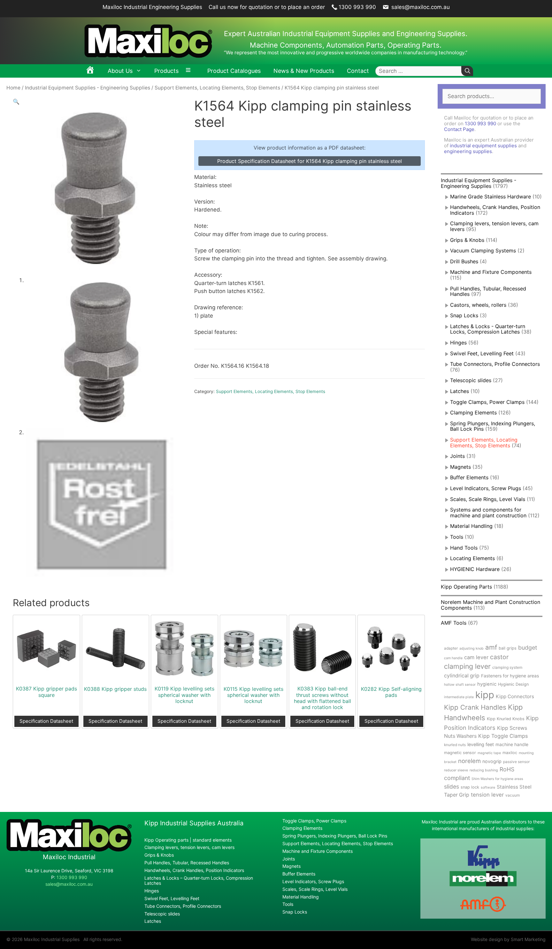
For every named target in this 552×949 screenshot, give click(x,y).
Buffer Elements (469, 477)
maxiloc (509, 752)
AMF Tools (453, 623)
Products (166, 70)
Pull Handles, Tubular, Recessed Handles (488, 291)
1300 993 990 (357, 7)
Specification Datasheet (46, 721)
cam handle (453, 658)
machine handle (511, 744)
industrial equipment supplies (483, 146)
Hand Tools (464, 547)
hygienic (486, 684)
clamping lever (467, 666)
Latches (459, 391)
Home (13, 88)
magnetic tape (489, 753)
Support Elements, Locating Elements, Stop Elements (217, 88)
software (488, 787)
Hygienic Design (513, 684)
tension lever (487, 794)
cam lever (476, 657)
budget (527, 647)
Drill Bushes (464, 261)
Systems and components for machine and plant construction (488, 512)
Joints (457, 456)
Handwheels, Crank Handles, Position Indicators (495, 210)
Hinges (458, 342)
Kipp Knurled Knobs (506, 718)
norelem (469, 760)
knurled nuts (455, 744)
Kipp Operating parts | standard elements (188, 840)
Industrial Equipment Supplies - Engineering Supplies (87, 88)
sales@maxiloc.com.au (420, 7)
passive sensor (516, 761)
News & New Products (303, 70)
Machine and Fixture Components (491, 272)
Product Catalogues (234, 70)
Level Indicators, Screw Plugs (485, 488)
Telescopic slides (470, 380)
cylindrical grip (461, 676)
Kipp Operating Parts (466, 586)
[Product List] (190, 71)
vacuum (512, 795)
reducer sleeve (456, 770)
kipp (484, 694)
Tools (456, 537)
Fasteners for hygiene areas (510, 675)
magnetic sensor (460, 752)
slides (451, 786)
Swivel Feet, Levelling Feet (482, 353)
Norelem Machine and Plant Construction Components (490, 605)
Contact (358, 70)
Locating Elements (472, 558)
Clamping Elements (473, 412)
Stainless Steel (514, 787)
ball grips (508, 648)
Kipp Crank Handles (475, 707)
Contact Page (459, 129)
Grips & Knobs (467, 240)
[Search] (467, 71)
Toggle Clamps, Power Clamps (487, 402)
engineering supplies (468, 151)
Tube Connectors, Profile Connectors (495, 364)
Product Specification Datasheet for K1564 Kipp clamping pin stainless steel (309, 161)
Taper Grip (456, 795)
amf (491, 647)
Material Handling (471, 526)
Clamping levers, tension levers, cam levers (494, 226)
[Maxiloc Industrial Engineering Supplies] (69, 850)
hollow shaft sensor (460, 685)
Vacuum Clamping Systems (483, 250)
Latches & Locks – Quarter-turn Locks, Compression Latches (198, 880)
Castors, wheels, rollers (478, 305)
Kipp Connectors (515, 696)
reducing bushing (484, 770)
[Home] (90, 71)
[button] (16, 101)
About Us (120, 70)
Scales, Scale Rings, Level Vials (487, 499)
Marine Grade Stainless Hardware (490, 196)
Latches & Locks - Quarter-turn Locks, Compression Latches (487, 329)
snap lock (470, 787)
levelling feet (480, 744)
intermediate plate (459, 697)
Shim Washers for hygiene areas (497, 779)
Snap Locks (464, 315)
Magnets (460, 467)
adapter (451, 648)
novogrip (492, 761)
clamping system (507, 667)
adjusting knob (471, 648)
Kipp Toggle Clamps (503, 736)
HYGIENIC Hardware (475, 569)
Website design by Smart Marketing (508, 939)
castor (499, 657)
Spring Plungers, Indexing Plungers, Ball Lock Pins (334, 835)
